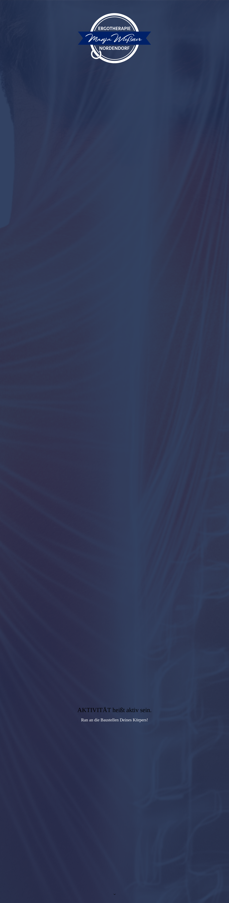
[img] (114, 451)
